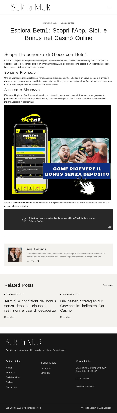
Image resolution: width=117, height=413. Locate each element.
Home (9, 368)
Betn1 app (57, 64)
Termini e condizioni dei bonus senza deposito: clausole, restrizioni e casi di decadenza (30, 306)
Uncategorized (15, 294)
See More (108, 285)
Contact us (11, 387)
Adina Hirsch (105, 408)
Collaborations (13, 377)
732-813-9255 (82, 378)
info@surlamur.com (85, 386)
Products (10, 372)
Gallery (9, 382)
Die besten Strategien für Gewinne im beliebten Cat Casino (82, 306)
